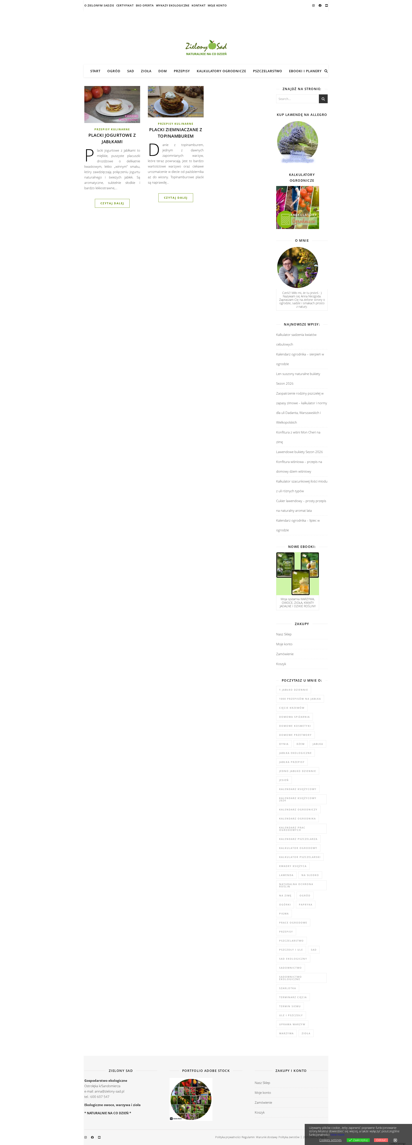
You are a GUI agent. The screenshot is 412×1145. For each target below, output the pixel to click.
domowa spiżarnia (294, 716)
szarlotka (287, 988)
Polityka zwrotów (289, 1137)
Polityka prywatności (228, 1137)
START (95, 71)
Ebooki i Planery (305, 71)
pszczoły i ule (291, 949)
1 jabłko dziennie (293, 689)
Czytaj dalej (112, 203)
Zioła (146, 71)
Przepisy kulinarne (112, 129)
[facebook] (320, 5)
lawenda (286, 875)
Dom (162, 71)
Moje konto (217, 5)
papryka (305, 904)
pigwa (284, 913)
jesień (284, 780)
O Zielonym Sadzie (99, 5)
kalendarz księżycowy (298, 789)
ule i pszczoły (291, 1015)
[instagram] (313, 5)
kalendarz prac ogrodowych (292, 828)
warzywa (286, 1033)
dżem (301, 743)
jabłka (318, 743)
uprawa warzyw (292, 1024)
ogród (305, 895)
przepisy (286, 931)
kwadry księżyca (293, 866)
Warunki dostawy (266, 1137)
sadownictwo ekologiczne (290, 978)
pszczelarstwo (291, 940)
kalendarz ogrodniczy (298, 809)
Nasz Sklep (284, 634)
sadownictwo (290, 967)
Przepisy (182, 71)
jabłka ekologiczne (295, 753)
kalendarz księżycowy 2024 (298, 799)
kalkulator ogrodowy (298, 848)
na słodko (310, 875)
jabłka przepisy (292, 762)
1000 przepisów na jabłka (300, 698)
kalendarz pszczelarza (298, 839)
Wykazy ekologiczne (172, 5)
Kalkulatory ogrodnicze (221, 71)
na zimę (285, 895)
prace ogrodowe (293, 922)
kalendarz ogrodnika (297, 818)
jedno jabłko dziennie (297, 771)
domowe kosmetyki (295, 725)
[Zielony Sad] (206, 38)
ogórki (285, 904)
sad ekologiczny (293, 958)
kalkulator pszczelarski (300, 857)
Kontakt (199, 5)
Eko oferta (145, 5)
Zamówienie (285, 654)
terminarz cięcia (293, 997)
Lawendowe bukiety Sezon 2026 (299, 452)
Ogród (113, 71)
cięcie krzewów (291, 707)
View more (337, 1135)
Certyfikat (125, 5)
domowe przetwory (295, 734)
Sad (130, 71)
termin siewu (290, 1006)
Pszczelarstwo (267, 71)
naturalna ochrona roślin (296, 885)
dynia (284, 743)
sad (314, 949)
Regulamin (248, 1137)
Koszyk (281, 664)
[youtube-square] (326, 5)
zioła (306, 1033)
